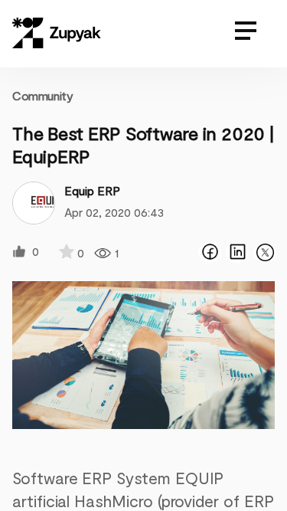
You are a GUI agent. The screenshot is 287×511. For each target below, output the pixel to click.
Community (42, 95)
